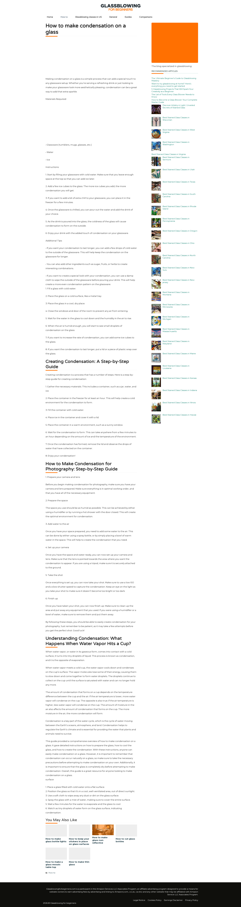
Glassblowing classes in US (88, 17)
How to (64, 17)
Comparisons (145, 17)
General (113, 17)
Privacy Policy (191, 900)
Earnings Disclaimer (173, 900)
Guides (128, 17)
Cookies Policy (154, 900)
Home (50, 17)
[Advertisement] (91, 57)
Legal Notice (139, 900)
